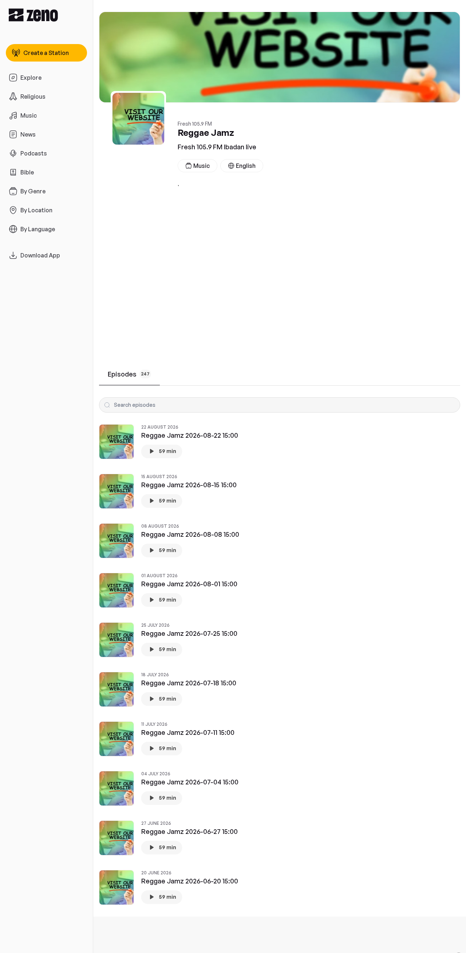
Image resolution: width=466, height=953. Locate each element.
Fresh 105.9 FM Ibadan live (217, 147)
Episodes (129, 374)
